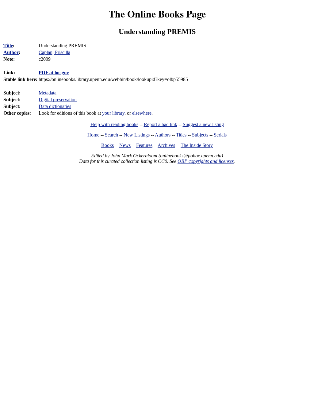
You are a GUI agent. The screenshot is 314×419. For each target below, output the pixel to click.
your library (113, 113)
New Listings (137, 134)
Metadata (47, 92)
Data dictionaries (55, 106)
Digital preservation (58, 99)
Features (144, 145)
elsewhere (141, 113)
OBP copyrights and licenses (206, 161)
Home (93, 134)
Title (8, 45)
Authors (162, 134)
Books (107, 145)
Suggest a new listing (203, 124)
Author (11, 52)
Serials (220, 134)
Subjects (200, 134)
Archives (166, 145)
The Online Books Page (157, 13)
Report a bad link (160, 124)
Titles (181, 134)
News (125, 145)
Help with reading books (114, 124)
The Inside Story (197, 145)
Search (111, 134)
